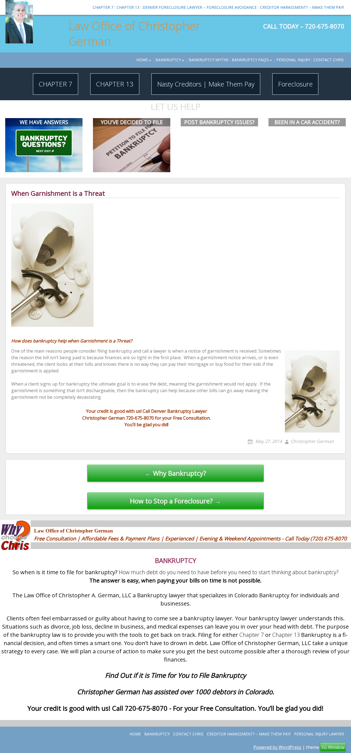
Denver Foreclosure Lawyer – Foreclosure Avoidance (200, 7)
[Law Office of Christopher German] (19, 21)
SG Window (332, 747)
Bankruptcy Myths (208, 59)
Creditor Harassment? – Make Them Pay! (302, 7)
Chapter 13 (128, 7)
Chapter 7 (103, 7)
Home (142, 59)
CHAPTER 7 (55, 83)
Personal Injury (293, 59)
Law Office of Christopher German (134, 33)
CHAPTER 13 (115, 83)
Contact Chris (328, 59)
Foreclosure (295, 83)
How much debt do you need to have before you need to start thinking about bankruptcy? (229, 572)
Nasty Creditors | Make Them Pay (205, 83)
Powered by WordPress (277, 747)
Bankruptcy (168, 59)
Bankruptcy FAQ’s (250, 59)
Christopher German (312, 441)
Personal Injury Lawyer (319, 734)
